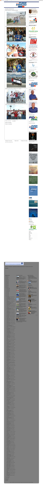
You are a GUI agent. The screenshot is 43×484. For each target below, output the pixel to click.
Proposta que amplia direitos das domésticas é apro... (9, 459)
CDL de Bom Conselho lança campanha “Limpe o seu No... (10, 387)
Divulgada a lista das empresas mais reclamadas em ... (10, 421)
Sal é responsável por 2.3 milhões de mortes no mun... (10, 356)
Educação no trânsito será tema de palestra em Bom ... (10, 464)
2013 (6, 287)
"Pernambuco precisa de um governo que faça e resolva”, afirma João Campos (33, 300)
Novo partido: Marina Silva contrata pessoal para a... (10, 298)
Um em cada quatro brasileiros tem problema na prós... (10, 392)
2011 (6, 479)
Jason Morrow (26, 482)
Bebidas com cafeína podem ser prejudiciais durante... (9, 410)
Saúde (29, 237)
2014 (6, 286)
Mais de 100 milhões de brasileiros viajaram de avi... (10, 411)
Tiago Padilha (31, 221)
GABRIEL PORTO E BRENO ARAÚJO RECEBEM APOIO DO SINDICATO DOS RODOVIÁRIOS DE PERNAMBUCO (34, 312)
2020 (6, 281)
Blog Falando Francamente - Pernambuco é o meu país (31, 299)
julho (7, 292)
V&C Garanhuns (30, 306)
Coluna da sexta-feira (30, 285)
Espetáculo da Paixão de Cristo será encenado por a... (10, 359)
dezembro (7, 288)
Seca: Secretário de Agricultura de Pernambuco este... (10, 332)
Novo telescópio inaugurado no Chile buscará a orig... (10, 428)
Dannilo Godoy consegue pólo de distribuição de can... (9, 308)
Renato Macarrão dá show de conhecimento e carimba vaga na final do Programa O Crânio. (34, 288)
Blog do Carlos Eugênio (31, 276)
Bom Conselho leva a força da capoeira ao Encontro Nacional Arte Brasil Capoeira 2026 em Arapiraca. (22, 304)
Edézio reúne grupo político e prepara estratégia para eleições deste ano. (22, 285)
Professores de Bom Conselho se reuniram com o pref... (9, 397)
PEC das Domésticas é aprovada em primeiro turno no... (10, 394)
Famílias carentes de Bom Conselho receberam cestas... (10, 343)
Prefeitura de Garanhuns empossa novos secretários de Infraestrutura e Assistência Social (32, 292)
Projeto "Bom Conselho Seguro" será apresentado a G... (10, 414)
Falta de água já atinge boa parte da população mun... (10, 346)
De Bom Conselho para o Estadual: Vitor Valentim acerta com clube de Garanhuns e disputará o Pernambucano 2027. (22, 294)
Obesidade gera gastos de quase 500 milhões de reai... (10, 336)
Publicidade (30, 239)
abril (7, 295)
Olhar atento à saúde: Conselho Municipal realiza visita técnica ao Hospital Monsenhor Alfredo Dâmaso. (22, 314)
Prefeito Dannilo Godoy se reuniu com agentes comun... (10, 367)
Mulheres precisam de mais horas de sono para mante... (10, 435)
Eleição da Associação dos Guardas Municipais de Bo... (10, 423)
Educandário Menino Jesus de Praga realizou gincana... (10, 331)
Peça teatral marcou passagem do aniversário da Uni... (10, 402)
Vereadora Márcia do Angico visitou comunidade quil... (10, 368)
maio (7, 294)
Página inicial (16, 140)
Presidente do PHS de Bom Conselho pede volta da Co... (10, 442)
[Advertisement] (31, 251)
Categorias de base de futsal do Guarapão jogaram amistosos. (22, 289)
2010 (6, 480)
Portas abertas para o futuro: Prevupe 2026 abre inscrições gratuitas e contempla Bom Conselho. (22, 299)
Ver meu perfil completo (31, 222)
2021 (6, 280)
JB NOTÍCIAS (29, 291)
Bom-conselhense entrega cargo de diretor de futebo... (10, 352)
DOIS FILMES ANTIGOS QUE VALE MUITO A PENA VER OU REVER (34, 296)
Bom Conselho (30, 233)
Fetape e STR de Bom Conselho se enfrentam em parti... (10, 455)
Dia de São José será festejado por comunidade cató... (10, 413)
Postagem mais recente (8, 140)
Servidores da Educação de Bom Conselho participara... (9, 302)
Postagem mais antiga (24, 140)
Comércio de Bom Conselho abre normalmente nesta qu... (9, 325)
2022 (6, 279)
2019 (6, 282)
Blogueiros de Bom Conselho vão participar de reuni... (9, 381)
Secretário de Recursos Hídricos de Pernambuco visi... (10, 441)
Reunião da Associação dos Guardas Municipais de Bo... (10, 454)
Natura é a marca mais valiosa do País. (10, 396)
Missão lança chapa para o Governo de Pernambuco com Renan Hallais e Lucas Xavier (34, 307)
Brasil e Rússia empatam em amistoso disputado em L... (10, 349)
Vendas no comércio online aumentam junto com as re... (10, 353)
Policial (29, 236)
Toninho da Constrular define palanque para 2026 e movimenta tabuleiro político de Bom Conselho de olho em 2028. (22, 319)
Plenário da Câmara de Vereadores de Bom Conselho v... (10, 465)
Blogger (32, 482)
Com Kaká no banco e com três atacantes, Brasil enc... (9, 385)
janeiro (7, 477)
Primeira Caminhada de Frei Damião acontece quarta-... (10, 340)
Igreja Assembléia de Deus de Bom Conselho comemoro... (10, 417)
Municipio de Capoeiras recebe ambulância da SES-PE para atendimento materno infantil (34, 281)
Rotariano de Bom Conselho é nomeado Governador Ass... (10, 462)
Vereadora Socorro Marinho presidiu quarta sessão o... (10, 451)
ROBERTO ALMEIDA (30, 294)
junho (7, 293)
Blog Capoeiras (30, 280)
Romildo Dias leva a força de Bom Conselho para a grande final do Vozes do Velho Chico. (22, 309)
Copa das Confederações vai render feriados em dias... (10, 461)
